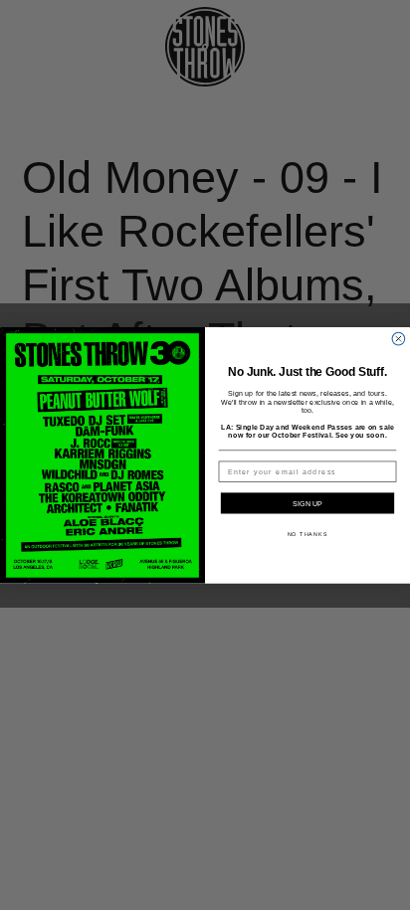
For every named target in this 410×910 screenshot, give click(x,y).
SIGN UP (307, 503)
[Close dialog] (398, 338)
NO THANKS (308, 534)
